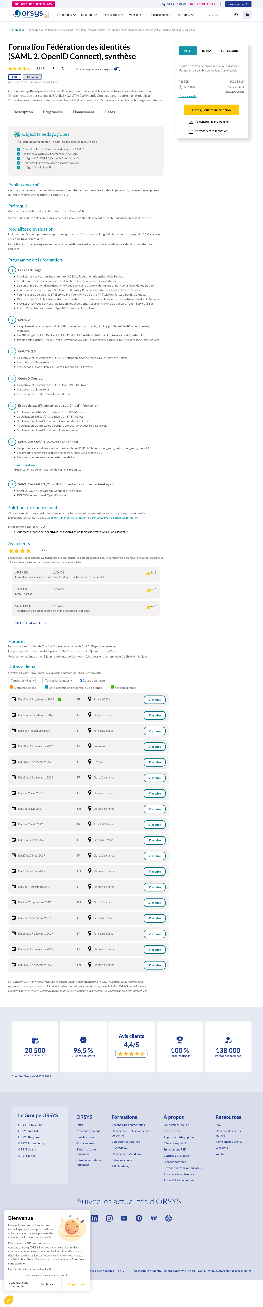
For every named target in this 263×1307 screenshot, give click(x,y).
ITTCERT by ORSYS (31, 1124)
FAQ (218, 1124)
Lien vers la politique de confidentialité (29, 1269)
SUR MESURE (230, 50)
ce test (146, 218)
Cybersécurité (69, 29)
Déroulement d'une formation (88, 1162)
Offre (80, 1124)
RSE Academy (120, 1166)
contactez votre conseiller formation (115, 517)
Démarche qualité (175, 1143)
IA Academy (119, 1147)
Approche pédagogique (179, 1137)
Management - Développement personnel (132, 1133)
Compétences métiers (126, 1141)
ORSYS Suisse (27, 1149)
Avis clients (19, 543)
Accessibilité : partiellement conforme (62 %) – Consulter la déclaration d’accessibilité (192, 1270)
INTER (188, 50)
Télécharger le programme (212, 121)
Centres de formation (177, 1155)
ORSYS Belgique (28, 1137)
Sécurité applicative (93, 29)
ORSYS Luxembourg (31, 1143)
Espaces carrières (175, 1161)
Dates (110, 112)
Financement (84, 112)
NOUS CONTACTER (202, 4)
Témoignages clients (229, 1141)
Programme (53, 112)
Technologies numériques (42, 29)
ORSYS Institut (28, 1131)
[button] (9, 1300)
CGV (121, 1270)
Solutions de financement (33, 507)
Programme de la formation (35, 260)
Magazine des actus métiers (228, 1133)
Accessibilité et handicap (180, 1174)
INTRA (206, 50)
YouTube (221, 1154)
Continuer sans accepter (18, 1284)
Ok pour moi (76, 1284)
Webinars (222, 1147)
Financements (188, 96)
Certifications (85, 1137)
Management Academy (126, 1154)
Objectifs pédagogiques (45, 134)
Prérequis (18, 206)
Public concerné (23, 184)
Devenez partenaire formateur (183, 1168)
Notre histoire (173, 1131)
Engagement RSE (175, 1149)
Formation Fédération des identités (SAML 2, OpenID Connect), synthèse (151, 29)
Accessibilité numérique (179, 1180)
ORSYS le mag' (27, 1155)
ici (127, 531)
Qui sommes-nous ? (176, 1124)
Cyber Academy (122, 1160)
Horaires (16, 641)
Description (23, 112)
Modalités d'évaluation (30, 229)
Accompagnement (88, 1131)
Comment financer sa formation (67, 517)
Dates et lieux (21, 666)
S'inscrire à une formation (86, 1152)
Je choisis (47, 1284)
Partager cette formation (211, 130)
